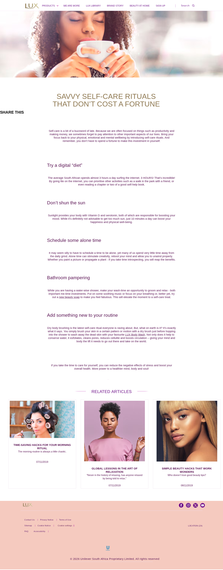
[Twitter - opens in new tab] (195, 506)
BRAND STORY (115, 5)
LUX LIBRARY (93, 5)
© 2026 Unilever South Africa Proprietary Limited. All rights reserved (114, 559)
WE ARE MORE (71, 5)
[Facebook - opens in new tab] (181, 506)
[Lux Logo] (32, 6)
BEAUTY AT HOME (140, 5)
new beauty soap (69, 297)
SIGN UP (160, 5)
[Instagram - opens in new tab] (188, 506)
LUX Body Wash (135, 334)
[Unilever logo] (108, 549)
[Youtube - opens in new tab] (202, 506)
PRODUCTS (48, 5)
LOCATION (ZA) (195, 526)
